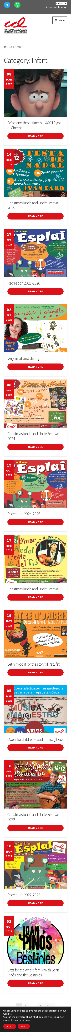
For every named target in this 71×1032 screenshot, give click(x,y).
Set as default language (56, 7)
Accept (10, 1026)
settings (26, 1020)
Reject (23, 1026)
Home (11, 46)
